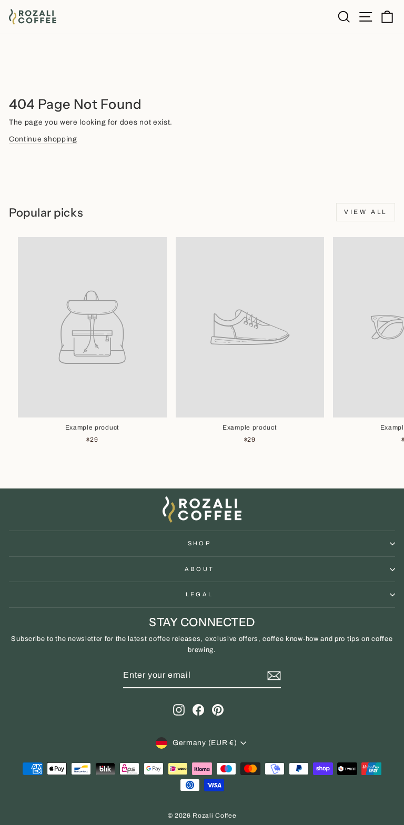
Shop (199, 543)
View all (365, 212)
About (200, 569)
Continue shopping (43, 139)
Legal (200, 594)
